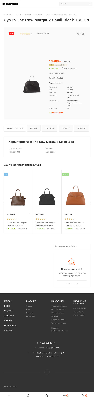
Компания (31, 301)
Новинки (8, 321)
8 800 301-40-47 (47, 343)
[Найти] (90, 4)
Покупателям (58, 301)
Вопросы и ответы (58, 320)
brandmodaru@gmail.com (48, 348)
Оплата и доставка (58, 309)
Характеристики (15, 128)
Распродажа (10, 326)
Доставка (49, 128)
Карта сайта (30, 316)
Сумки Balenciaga (79, 308)
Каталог (8, 301)
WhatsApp (47, 372)
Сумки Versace (78, 315)
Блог (28, 309)
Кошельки (9, 316)
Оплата (33, 128)
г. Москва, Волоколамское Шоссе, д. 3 (48, 353)
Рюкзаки (8, 311)
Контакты (29, 313)
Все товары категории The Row (66, 246)
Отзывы (66, 128)
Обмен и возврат (57, 313)
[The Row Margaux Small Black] (32, 75)
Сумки (7, 306)
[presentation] (3, 202)
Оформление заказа (58, 306)
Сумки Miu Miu (78, 312)
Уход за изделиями (58, 323)
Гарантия (81, 128)
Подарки (8, 330)
